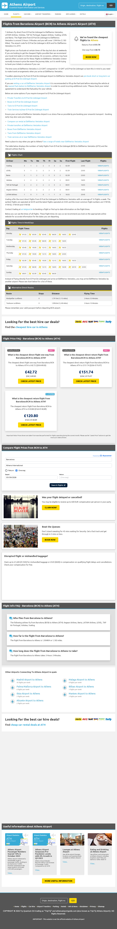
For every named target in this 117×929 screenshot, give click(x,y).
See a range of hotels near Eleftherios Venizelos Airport (66, 142)
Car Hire (27, 14)
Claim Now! (51, 507)
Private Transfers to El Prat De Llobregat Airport (27, 98)
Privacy (93, 906)
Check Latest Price (31, 381)
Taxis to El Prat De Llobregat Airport (22, 106)
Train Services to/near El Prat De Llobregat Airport (28, 110)
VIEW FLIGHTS (103, 166)
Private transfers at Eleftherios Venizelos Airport (27, 125)
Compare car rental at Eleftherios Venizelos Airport (28, 121)
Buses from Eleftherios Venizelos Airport (24, 129)
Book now (91, 57)
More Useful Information (58, 881)
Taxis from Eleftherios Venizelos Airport (24, 133)
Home (6, 14)
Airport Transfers (42, 14)
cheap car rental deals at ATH (28, 724)
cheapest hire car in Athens (31, 327)
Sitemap (101, 906)
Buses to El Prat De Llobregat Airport (22, 102)
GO (111, 5)
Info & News (70, 14)
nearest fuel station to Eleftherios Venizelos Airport (29, 86)
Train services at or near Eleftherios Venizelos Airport (29, 137)
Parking (58, 14)
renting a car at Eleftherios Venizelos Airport (31, 83)
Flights (16, 14)
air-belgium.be (27, 209)
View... (10, 873)
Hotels (83, 14)
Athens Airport (27, 5)
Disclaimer (84, 906)
